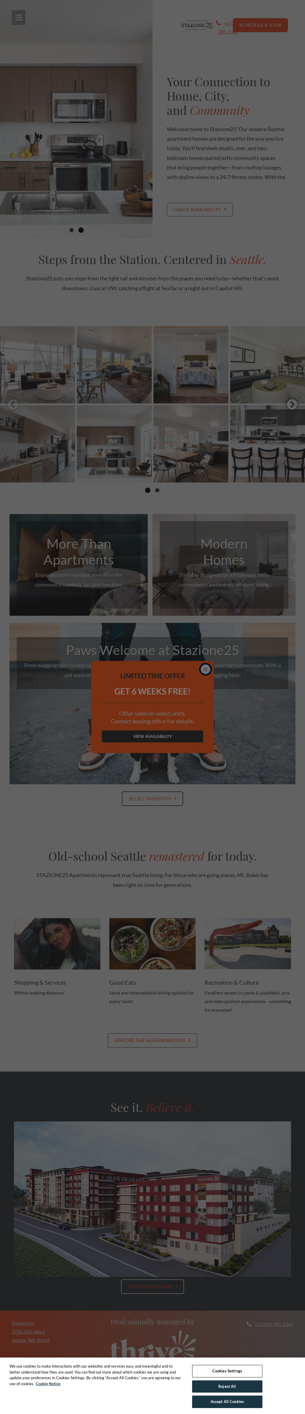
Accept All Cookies (227, 1401)
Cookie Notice (48, 1383)
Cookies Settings (227, 1371)
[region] (152, 1386)
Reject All (227, 1386)
